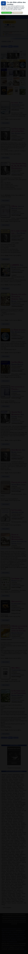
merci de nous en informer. (18, 918)
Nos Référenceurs (12, 941)
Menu (2, 17)
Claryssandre (16, 391)
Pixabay (4, 941)
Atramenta (8, 932)
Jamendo (4, 938)
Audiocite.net (15, 108)
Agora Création (18, 947)
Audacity (14, 932)
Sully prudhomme (17, 104)
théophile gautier (17, 512)
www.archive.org (14, 943)
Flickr (8, 936)
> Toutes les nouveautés (14, 768)
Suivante (15, 46)
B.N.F (6, 934)
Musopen (23, 938)
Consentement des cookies (9, 929)
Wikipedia (13, 940)
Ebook (3, 936)
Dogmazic (22, 934)
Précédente (4, 46)
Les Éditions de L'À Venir (14, 938)
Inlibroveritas (20, 936)
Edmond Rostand (17, 364)
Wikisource (20, 940)
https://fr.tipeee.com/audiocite (13, 34)
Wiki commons (6, 940)
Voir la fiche (5, 123)
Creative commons (14, 934)
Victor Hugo (15, 485)
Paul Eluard (15, 133)
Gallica (12, 936)
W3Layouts (6, 947)
